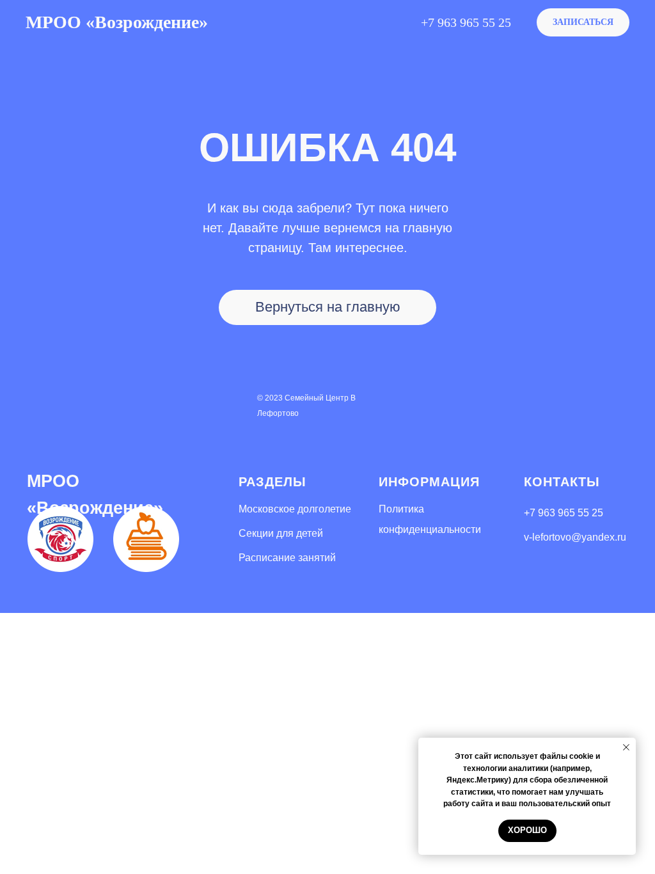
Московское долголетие (295, 509)
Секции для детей (281, 533)
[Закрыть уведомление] (626, 747)
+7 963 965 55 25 (563, 512)
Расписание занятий (287, 557)
